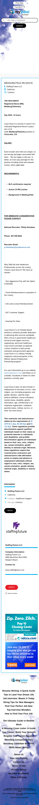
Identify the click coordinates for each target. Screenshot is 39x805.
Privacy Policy (18, 769)
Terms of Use (19, 766)
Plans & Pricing (19, 777)
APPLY (12, 587)
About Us (19, 754)
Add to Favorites (12, 593)
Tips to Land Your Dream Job (19, 694)
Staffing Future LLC (13, 545)
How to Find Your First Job (19, 713)
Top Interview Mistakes (19, 710)
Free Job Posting (19, 758)
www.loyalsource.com (13, 373)
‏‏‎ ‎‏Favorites (19, 7)
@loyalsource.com (22, 247)
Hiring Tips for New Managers (18, 702)
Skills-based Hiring (18, 747)
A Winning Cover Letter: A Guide (19, 728)
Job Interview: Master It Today (18, 698)
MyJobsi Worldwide (19, 773)
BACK (10, 510)
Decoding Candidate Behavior (18, 743)
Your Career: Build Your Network (19, 732)
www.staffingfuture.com (14, 570)
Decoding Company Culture (19, 740)
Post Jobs (19, 3)
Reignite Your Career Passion (19, 736)
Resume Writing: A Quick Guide (18, 691)
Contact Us (18, 762)
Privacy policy (24, 797)
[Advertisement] (19, 48)
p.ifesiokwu (9, 247)
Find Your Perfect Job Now (18, 706)
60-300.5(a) (21, 424)
